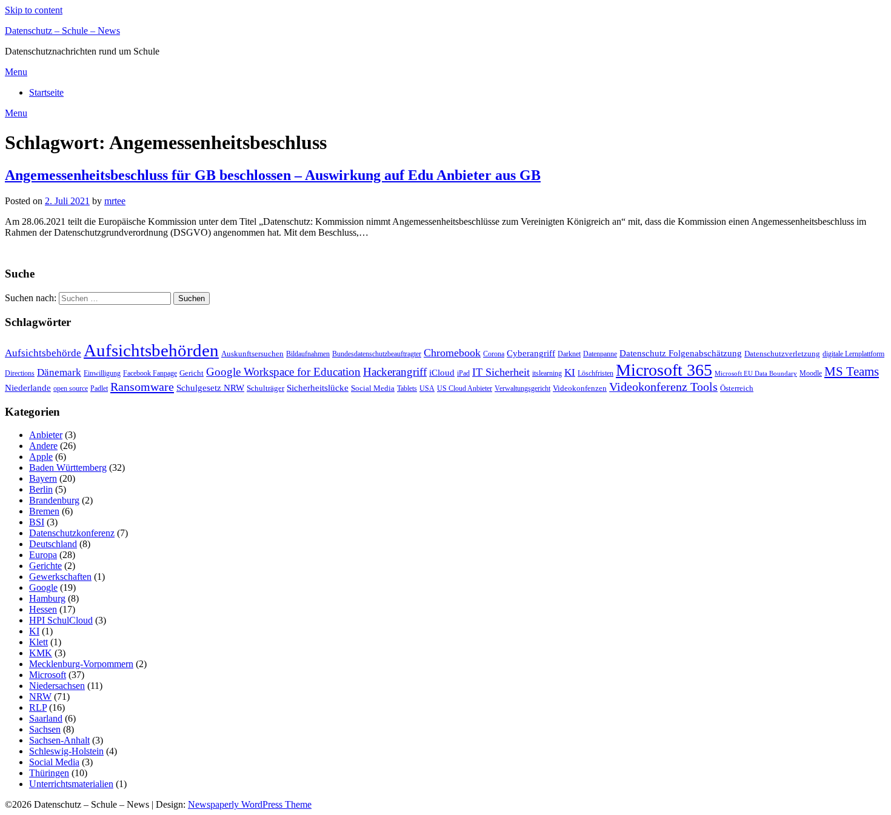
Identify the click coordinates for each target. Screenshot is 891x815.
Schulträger (265, 388)
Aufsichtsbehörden (151, 350)
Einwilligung (102, 373)
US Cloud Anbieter (464, 388)
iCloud (442, 373)
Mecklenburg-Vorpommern (81, 664)
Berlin (41, 489)
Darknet (569, 354)
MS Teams (851, 371)
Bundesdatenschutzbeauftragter (376, 354)
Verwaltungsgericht (522, 388)
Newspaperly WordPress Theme (250, 804)
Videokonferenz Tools (663, 386)
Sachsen (45, 729)
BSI (36, 522)
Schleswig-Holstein (66, 751)
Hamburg (47, 598)
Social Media (373, 388)
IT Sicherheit (501, 372)
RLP (38, 707)
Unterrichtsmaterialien (71, 784)
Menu (16, 72)
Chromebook (452, 353)
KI (569, 372)
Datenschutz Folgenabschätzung (680, 353)
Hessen (43, 609)
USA (427, 388)
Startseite (46, 92)
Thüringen (49, 773)
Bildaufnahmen (308, 354)
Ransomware (142, 386)
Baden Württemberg (68, 467)
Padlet (99, 388)
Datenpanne (600, 354)
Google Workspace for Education (283, 371)
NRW (40, 696)
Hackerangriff (395, 371)
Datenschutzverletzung (782, 353)
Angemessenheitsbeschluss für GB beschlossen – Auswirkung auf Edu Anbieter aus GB (273, 175)
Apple (41, 456)
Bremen (44, 511)
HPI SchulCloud (61, 620)
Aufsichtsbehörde (43, 353)
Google (43, 587)
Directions (20, 373)
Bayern (43, 478)
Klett (38, 642)
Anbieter (45, 435)
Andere (43, 446)
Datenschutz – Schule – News (62, 30)
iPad (463, 373)
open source (70, 388)
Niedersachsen (57, 685)
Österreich (736, 388)
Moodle (810, 373)
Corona (493, 354)
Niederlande (28, 387)
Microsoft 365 (664, 370)
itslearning (547, 373)
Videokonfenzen (580, 388)
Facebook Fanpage (150, 373)
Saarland (45, 718)
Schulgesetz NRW (210, 388)
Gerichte (45, 566)
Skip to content (33, 10)
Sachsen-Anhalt (59, 740)
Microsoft (47, 675)
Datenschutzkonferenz (72, 533)
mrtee (114, 201)
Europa (43, 555)
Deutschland (53, 544)
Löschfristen (595, 373)
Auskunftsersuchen (252, 353)
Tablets (407, 388)
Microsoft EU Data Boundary (756, 373)
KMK (40, 653)
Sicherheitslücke (318, 387)
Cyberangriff (531, 353)
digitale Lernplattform (853, 354)
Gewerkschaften (60, 576)
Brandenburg (54, 500)
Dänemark (59, 372)
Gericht (191, 373)
